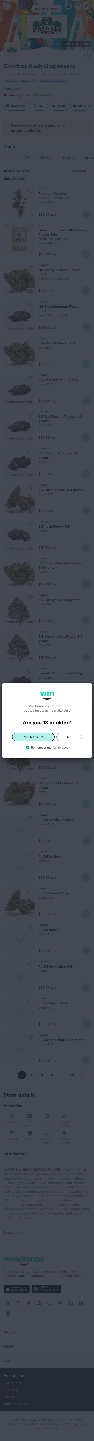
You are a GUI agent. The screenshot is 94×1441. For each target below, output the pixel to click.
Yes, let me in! (33, 737)
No (69, 737)
